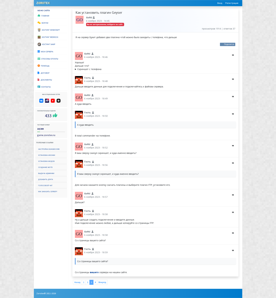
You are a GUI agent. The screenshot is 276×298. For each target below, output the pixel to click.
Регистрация (231, 3)
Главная (44, 15)
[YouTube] (53, 101)
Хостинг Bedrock (49, 36)
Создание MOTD (45, 167)
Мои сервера (46, 51)
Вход (219, 3)
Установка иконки (46, 155)
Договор (44, 72)
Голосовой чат (45, 185)
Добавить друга (45, 179)
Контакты (45, 86)
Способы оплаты (49, 58)
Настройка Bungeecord (49, 148)
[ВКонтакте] (42, 101)
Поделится (229, 44)
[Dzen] (60, 101)
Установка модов (46, 161)
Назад (77, 282)
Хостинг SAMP (48, 44)
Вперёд (102, 282)
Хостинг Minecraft (50, 29)
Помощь (45, 65)
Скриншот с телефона (89, 69)
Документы (45, 79)
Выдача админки (46, 173)
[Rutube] (47, 101)
